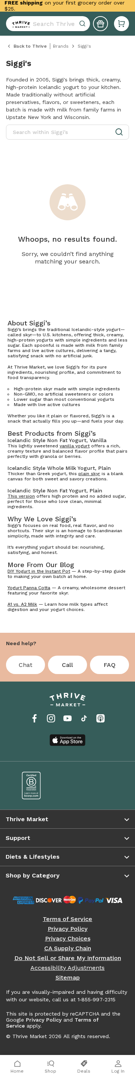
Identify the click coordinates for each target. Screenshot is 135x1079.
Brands (61, 46)
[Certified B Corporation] (39, 785)
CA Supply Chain (67, 948)
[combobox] (48, 23)
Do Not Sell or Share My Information (67, 958)
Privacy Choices (67, 939)
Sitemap (68, 978)
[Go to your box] (121, 23)
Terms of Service (67, 919)
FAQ (110, 664)
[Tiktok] (84, 718)
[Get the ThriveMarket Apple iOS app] (67, 740)
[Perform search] (19, 24)
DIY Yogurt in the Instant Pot (39, 571)
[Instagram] (51, 718)
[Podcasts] (100, 718)
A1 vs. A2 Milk (22, 604)
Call (67, 664)
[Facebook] (34, 718)
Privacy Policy (67, 929)
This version (21, 496)
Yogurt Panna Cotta (29, 587)
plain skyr (89, 473)
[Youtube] (67, 718)
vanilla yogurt (75, 445)
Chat (25, 664)
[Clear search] (83, 24)
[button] (121, 23)
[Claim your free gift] (100, 23)
